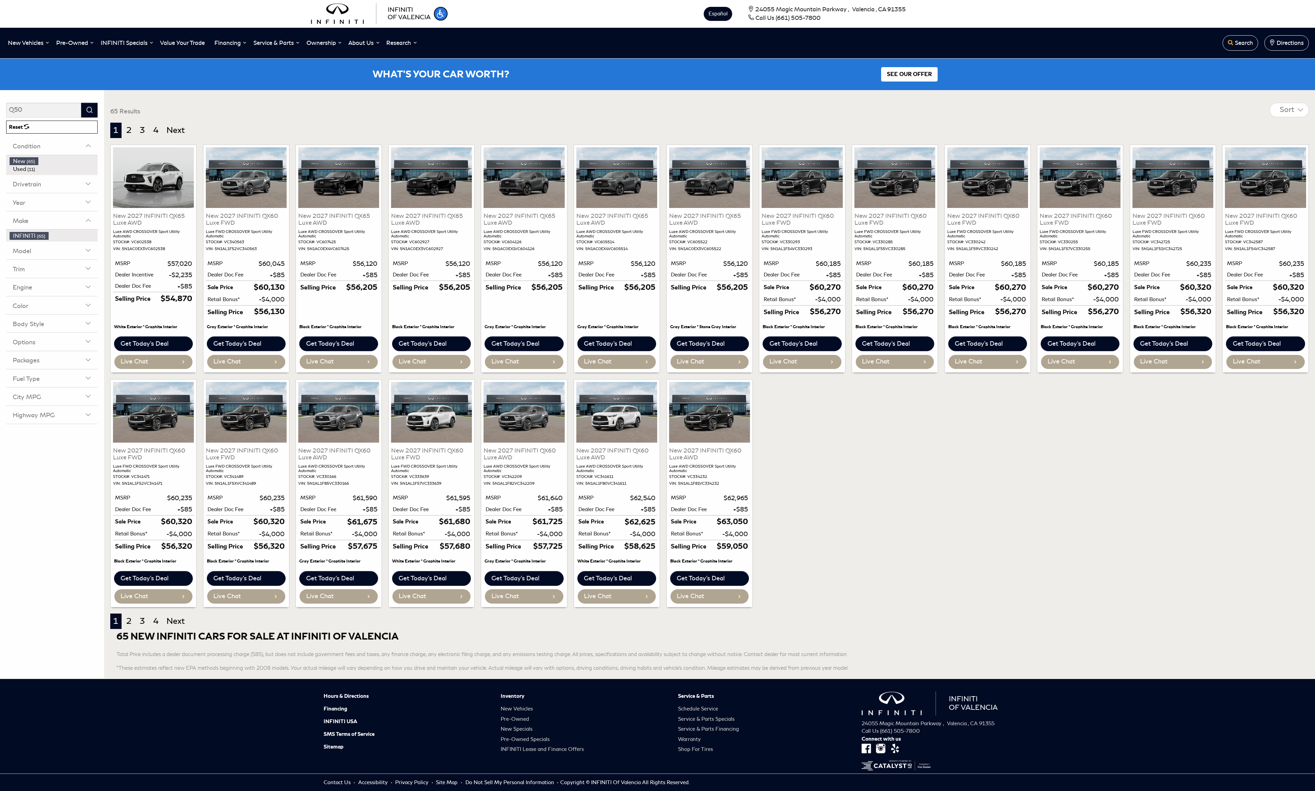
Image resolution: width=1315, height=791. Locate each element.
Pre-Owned (515, 719)
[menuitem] (54, 161)
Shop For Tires (695, 749)
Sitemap (333, 747)
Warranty (689, 739)
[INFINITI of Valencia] (371, 12)
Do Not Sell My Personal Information (510, 782)
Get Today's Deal (144, 343)
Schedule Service (698, 709)
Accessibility (373, 782)
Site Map (447, 782)
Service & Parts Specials (706, 719)
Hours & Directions (346, 696)
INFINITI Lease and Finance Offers (542, 749)
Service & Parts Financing (708, 729)
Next (175, 130)
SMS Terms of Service (349, 734)
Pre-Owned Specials (525, 739)
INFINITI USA (340, 721)
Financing (335, 709)
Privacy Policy (412, 782)
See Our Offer (909, 74)
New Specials (517, 729)
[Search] (89, 110)
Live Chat (134, 361)
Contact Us (338, 782)
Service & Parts (696, 696)
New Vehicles (517, 709)
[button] (441, 14)
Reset (16, 127)
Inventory (512, 696)
